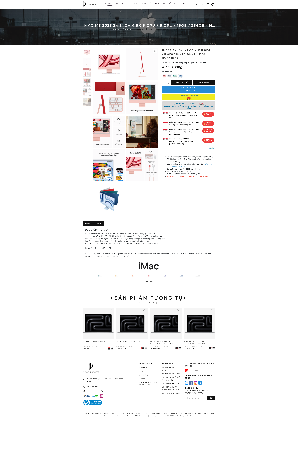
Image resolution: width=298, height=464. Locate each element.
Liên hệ (142, 379)
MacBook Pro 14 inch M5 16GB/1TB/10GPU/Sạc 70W (194, 343)
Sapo (192, 416)
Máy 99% (119, 3)
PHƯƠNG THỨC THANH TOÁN (171, 394)
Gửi (211, 398)
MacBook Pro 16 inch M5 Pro (94, 342)
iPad (128, 3)
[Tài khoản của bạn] (202, 4)
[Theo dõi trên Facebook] (191, 383)
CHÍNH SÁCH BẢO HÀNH (169, 369)
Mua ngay (204, 82)
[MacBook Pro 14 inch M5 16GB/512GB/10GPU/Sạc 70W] (166, 323)
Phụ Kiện (183, 3)
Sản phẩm (143, 375)
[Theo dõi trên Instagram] (196, 383)
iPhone (108, 3)
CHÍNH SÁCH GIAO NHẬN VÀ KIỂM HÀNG (171, 388)
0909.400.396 (92, 386)
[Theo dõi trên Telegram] (200, 383)
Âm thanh (154, 3)
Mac (135, 3)
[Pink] (164, 76)
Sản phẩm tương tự (149, 298)
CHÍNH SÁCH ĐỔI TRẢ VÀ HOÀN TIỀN (171, 378)
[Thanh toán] (87, 396)
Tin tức (142, 371)
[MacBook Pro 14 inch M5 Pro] (132, 323)
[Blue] (180, 76)
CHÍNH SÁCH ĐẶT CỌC (171, 374)
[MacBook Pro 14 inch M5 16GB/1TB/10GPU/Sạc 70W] (199, 323)
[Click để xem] (109, 65)
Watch (143, 3)
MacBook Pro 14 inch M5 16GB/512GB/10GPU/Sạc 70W (162, 343)
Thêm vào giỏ (181, 82)
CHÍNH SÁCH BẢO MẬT (171, 384)
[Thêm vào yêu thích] (155, 51)
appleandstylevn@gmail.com (98, 391)
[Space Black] (109, 348)
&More (110, 6)
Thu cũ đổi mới (168, 3)
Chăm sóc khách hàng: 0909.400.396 (148, 383)
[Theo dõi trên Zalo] (187, 383)
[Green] (175, 76)
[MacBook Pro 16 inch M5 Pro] (98, 323)
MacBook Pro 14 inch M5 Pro (128, 342)
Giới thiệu (143, 368)
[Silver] (169, 76)
